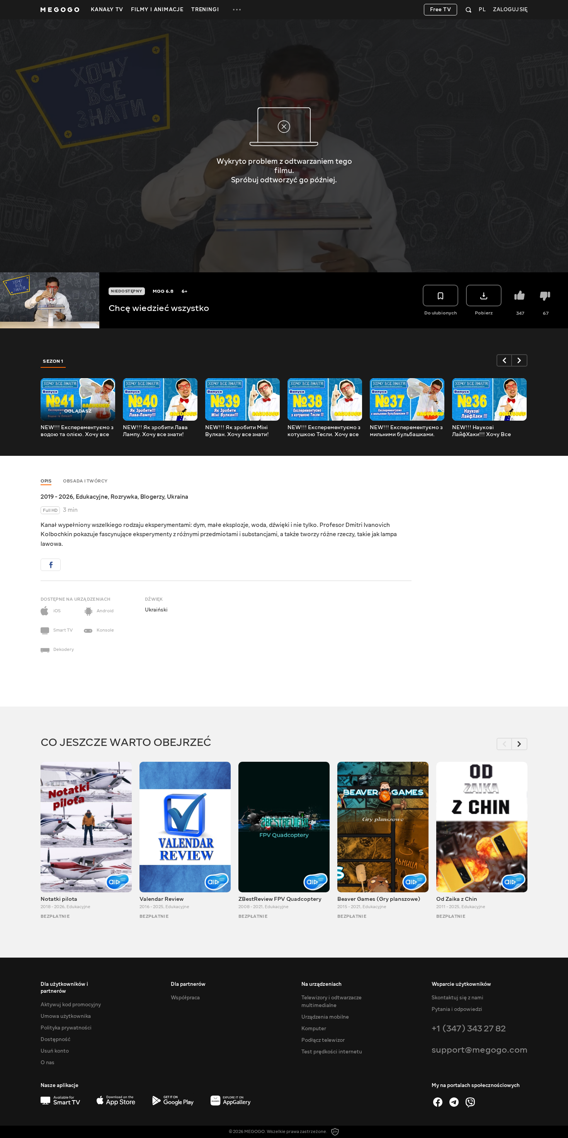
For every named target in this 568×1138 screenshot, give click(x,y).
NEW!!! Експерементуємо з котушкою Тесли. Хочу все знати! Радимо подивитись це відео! (324, 431)
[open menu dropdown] (237, 9)
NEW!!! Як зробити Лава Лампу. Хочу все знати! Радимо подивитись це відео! (155, 431)
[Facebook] (438, 1102)
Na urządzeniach (321, 984)
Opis (46, 481)
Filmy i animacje (157, 9)
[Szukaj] (468, 9)
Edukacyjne (92, 497)
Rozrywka (124, 497)
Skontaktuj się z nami (457, 997)
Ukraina (177, 497)
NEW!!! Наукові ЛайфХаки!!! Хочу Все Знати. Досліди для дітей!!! (487, 431)
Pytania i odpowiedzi (457, 1009)
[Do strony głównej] (60, 9)
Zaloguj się (510, 10)
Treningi (205, 9)
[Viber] (470, 1102)
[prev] (504, 360)
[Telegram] (454, 1102)
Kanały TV (107, 9)
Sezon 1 (53, 361)
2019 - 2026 (57, 497)
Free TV (440, 9)
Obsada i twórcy (85, 481)
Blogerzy (152, 497)
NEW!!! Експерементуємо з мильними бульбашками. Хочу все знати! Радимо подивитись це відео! (406, 431)
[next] (519, 360)
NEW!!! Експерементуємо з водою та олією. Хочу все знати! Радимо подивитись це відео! (77, 431)
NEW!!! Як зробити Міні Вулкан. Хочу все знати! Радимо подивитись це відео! (237, 431)
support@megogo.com (479, 1050)
